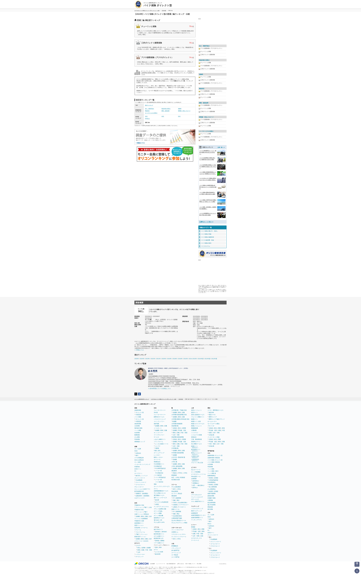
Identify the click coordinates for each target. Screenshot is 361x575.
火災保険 (137, 426)
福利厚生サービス (159, 518)
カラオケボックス (196, 538)
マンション (139, 507)
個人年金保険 (211, 504)
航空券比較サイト (159, 534)
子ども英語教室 (176, 487)
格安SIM (211, 412)
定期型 (216, 478)
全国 (201, 536)
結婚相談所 (194, 513)
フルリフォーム (140, 532)
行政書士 (175, 504)
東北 (138, 547)
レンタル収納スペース (161, 444)
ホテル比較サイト (159, 536)
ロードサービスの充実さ (151, 113)
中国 (223, 430)
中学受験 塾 (174, 448)
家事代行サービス (159, 417)
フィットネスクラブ (177, 530)
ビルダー (138, 545)
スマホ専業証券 (139, 457)
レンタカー (157, 455)
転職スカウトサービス (197, 423)
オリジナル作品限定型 (161, 502)
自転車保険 (137, 423)
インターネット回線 (213, 437)
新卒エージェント (196, 453)
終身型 (211, 478)
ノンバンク (144, 475)
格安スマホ (212, 414)
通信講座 (174, 496)
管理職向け (196, 483)
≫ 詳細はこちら (139, 350)
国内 (156, 547)
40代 (163, 116)
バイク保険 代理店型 (214, 462)
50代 (179, 116)
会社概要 (152, 563)
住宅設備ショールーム (141, 527)
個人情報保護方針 (171, 563)
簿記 (178, 500)
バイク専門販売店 (160, 477)
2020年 (164, 358)
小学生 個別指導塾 (176, 466)
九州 (150, 516)
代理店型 (138, 414)
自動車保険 (137, 410)
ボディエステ (195, 499)
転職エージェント (196, 426)
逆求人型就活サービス (197, 414)
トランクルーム (158, 441)
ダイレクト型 (140, 412)
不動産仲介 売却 (139, 505)
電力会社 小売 (158, 520)
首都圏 (138, 516)
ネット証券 (137, 448)
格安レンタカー (158, 457)
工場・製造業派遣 (196, 439)
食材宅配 (156, 423)
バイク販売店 (158, 475)
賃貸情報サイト (139, 523)
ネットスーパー (158, 432)
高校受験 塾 (174, 426)
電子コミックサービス (160, 497)
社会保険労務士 (182, 502)
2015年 (186, 358)
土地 (150, 507)
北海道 (175, 428)
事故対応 (147, 110)
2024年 (142, 358)
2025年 (136, 358)
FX (135, 471)
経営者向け (196, 481)
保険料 (179, 108)
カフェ (156, 488)
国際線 (162, 540)
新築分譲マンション (140, 536)
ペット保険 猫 (212, 473)
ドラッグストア (176, 548)
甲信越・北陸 (182, 430)
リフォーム (137, 530)
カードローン (138, 473)
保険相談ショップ (139, 441)
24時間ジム (174, 532)
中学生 (180, 473)
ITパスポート (182, 507)
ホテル (156, 549)
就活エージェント (196, 410)
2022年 (153, 358)
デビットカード (139, 487)
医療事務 (178, 498)
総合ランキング (149, 105)
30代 (146, 116)
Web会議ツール (196, 476)
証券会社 (138, 453)
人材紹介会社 (195, 456)
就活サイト (194, 412)
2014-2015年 (193, 358)
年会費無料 (139, 480)
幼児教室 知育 (175, 479)
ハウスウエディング (197, 508)
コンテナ (157, 446)
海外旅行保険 (138, 428)
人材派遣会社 (195, 460)
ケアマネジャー (184, 504)
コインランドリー (159, 421)
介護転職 (193, 430)
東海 (142, 516)
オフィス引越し (158, 511)
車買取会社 (157, 461)
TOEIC (175, 502)
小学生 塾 (174, 461)
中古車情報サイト (159, 464)
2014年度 (201, 358)
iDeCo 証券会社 (139, 460)
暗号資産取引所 (139, 491)
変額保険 (210, 507)
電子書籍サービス (159, 495)
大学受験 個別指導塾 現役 (179, 414)
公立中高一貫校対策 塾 (178, 457)
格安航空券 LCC (158, 538)
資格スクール (175, 509)
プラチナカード (215, 546)
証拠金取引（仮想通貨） (143, 496)
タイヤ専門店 (175, 557)
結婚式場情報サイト (197, 517)
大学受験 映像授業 (176, 423)
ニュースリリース (160, 563)
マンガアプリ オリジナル (161, 506)
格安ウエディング (196, 511)
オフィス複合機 (158, 515)
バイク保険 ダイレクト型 (215, 460)
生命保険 (137, 432)
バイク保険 (137, 417)
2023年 (147, 358)
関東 (203, 529)
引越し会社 (157, 450)
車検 (155, 484)
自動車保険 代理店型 (214, 457)
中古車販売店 (158, 466)
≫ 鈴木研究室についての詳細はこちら (159, 388)
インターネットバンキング (142, 464)
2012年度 (214, 358)
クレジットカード (139, 478)
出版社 (157, 504)
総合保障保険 (211, 502)
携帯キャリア (213, 417)
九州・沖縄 (176, 435)
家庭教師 (174, 475)
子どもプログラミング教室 (179, 522)
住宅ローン (137, 469)
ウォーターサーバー (160, 410)
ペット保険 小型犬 (213, 471)
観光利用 (157, 554)
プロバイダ (211, 426)
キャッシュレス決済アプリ (142, 489)
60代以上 (147, 118)
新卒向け (195, 487)
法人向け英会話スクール (178, 520)
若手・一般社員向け (198, 485)
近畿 (146, 516)
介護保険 (210, 500)
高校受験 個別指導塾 (177, 437)
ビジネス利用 (159, 552)
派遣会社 (193, 437)
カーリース (157, 459)
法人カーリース (195, 469)
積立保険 (210, 509)
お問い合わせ (180, 563)
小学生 (185, 473)
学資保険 (137, 439)
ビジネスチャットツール (198, 474)
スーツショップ (176, 552)
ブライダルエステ (196, 494)
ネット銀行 (137, 462)
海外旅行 (164, 531)
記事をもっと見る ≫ (206, 222)
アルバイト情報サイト (197, 417)
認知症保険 (211, 496)
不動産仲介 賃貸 (139, 521)
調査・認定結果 (165, 110)
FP (173, 498)
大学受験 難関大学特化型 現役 (180, 419)
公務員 (175, 507)
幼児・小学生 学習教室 (178, 477)
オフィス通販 (158, 513)
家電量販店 (174, 546)
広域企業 (211, 435)
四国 (210, 432)
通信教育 (174, 470)
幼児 (174, 489)
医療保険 (137, 435)
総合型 (157, 500)
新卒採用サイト (195, 450)
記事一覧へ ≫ (221, 147)
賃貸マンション (139, 525)
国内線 (157, 540)
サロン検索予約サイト (197, 501)
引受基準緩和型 (213, 480)
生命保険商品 (211, 482)
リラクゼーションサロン (178, 534)
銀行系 (138, 475)
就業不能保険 (211, 493)
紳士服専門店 (175, 550)
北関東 (143, 547)
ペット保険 (137, 430)
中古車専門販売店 (160, 468)
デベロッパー (140, 556)
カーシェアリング (159, 453)
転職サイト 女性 (196, 421)
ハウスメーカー (140, 554)
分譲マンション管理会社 (141, 514)
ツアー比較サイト (159, 543)
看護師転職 (194, 428)
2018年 (175, 358)
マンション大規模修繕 (141, 518)
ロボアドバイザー (139, 498)
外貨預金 (137, 466)
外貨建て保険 (211, 498)
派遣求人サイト (195, 441)
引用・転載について (190, 563)
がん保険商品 (211, 489)
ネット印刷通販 (195, 472)
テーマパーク (195, 540)
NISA (135, 451)
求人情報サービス (196, 444)
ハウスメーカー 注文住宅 (141, 541)
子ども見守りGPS (159, 522)
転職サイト (194, 419)
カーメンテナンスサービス (162, 486)
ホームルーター (212, 421)
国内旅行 (157, 531)
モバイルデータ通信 (213, 423)
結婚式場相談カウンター (198, 515)
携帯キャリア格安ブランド (217, 419)
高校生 (175, 473)
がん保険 (137, 437)
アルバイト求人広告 (197, 462)
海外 (160, 547)
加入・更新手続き (149, 108)
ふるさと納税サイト (160, 439)
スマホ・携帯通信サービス (215, 410)
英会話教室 (174, 491)
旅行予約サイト (158, 529)
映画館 (193, 527)
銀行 (137, 455)
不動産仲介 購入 (139, 509)
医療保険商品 (211, 475)
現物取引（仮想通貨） (142, 493)
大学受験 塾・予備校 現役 (179, 410)
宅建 (174, 500)
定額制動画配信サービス (161, 491)
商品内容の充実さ (166, 108)
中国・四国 (148, 550)
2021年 (158, 358)
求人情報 (199, 563)
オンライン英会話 (176, 493)
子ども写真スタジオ (160, 493)
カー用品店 (174, 555)
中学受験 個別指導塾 (177, 453)
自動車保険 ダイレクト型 (215, 455)
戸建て (146, 507)
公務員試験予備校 (176, 518)
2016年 (180, 358)
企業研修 (193, 478)
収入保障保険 (213, 487)
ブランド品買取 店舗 (160, 509)
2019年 (169, 358)
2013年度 (207, 358)
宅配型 (157, 448)
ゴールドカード (140, 484)
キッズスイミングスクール (178, 536)
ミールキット (158, 428)
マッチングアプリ (196, 520)
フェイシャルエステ (197, 497)
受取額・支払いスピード (184, 110)
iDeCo (209, 523)
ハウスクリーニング (160, 419)
